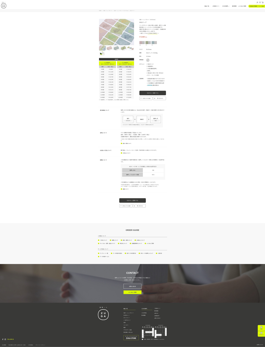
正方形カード (127, 315)
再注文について (123, 243)
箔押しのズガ (3, 5)
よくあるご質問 (242, 6)
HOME (100, 10)
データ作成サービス (104, 256)
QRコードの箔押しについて (147, 253)
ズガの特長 (144, 312)
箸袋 (125, 327)
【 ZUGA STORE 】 (152, 33)
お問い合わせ (132, 286)
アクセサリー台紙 (128, 329)
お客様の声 (156, 315)
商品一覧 (207, 6)
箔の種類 (143, 315)
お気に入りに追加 (146, 98)
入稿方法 (160, 253)
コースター (126, 325)
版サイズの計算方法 (131, 253)
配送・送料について (127, 143)
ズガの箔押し (225, 6)
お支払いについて (126, 153)
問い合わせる (160, 98)
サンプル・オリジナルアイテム (131, 337)
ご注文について (103, 240)
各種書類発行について (137, 243)
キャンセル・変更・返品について (107, 243)
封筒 (125, 322)
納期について (125, 189)
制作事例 (234, 6)
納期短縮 (149, 85)
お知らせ (156, 313)
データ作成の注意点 (117, 253)
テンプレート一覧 (104, 253)
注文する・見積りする (152, 93)
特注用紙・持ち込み (128, 332)
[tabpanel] (116, 32)
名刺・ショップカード (107, 10)
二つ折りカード (127, 320)
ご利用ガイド (215, 6)
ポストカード (127, 317)
